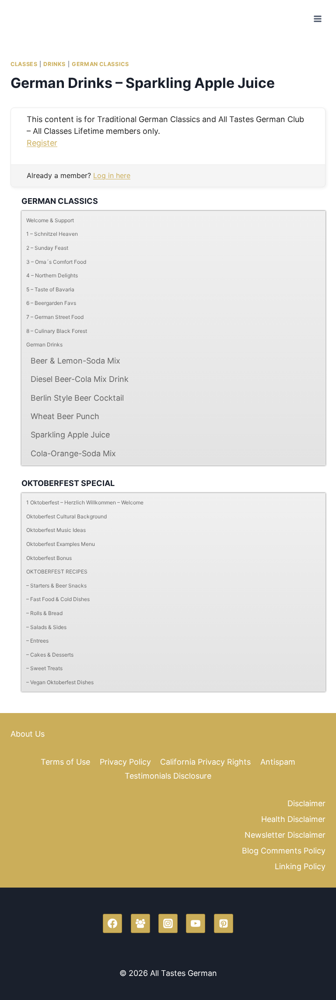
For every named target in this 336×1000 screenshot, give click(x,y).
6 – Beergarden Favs (51, 303)
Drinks (54, 64)
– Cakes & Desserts (50, 654)
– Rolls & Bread (44, 613)
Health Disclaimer (293, 819)
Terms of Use (65, 761)
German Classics (100, 64)
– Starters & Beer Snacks (56, 585)
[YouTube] (195, 923)
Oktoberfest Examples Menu (60, 544)
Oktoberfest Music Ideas (56, 530)
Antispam (277, 761)
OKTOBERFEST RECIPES (57, 571)
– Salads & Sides (46, 627)
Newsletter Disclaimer (285, 834)
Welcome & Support (50, 220)
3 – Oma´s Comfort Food (56, 262)
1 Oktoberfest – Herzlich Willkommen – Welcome (85, 502)
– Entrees (37, 640)
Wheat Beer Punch (65, 416)
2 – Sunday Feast (47, 248)
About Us (27, 733)
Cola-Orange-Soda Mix (73, 453)
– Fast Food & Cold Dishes (58, 599)
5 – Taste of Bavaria (50, 289)
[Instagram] (168, 923)
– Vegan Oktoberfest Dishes (60, 682)
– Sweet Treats (44, 668)
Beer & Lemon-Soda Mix (75, 360)
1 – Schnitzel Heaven (52, 234)
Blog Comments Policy (284, 850)
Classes (23, 64)
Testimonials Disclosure (168, 775)
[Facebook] (112, 923)
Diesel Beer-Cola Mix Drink (80, 379)
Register (42, 142)
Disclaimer (306, 803)
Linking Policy (300, 866)
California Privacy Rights (205, 761)
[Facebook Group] (140, 923)
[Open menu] (317, 18)
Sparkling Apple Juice (70, 434)
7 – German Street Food (55, 317)
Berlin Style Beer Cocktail (77, 397)
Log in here (111, 175)
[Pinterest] (223, 923)
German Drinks (44, 344)
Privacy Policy (125, 761)
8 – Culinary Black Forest (56, 331)
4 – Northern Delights (52, 275)
